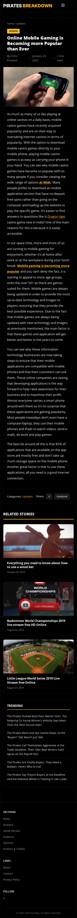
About (7, 867)
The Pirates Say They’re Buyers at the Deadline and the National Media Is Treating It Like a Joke (37, 777)
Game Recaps (11, 831)
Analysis (8, 825)
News (6, 818)
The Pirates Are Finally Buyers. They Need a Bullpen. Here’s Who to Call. (34, 764)
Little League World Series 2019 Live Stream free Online (33, 680)
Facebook (62, 496)
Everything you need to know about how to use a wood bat (37, 565)
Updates (20, 23)
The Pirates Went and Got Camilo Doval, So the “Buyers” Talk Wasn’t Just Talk (36, 735)
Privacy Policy (11, 879)
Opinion (8, 843)
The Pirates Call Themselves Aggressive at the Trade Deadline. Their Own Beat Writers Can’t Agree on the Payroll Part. (35, 750)
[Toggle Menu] (63, 5)
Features (8, 837)
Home (10, 23)
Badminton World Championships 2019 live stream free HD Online (36, 623)
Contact (8, 873)
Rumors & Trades (14, 849)
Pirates (27, 5)
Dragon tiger (56, 216)
